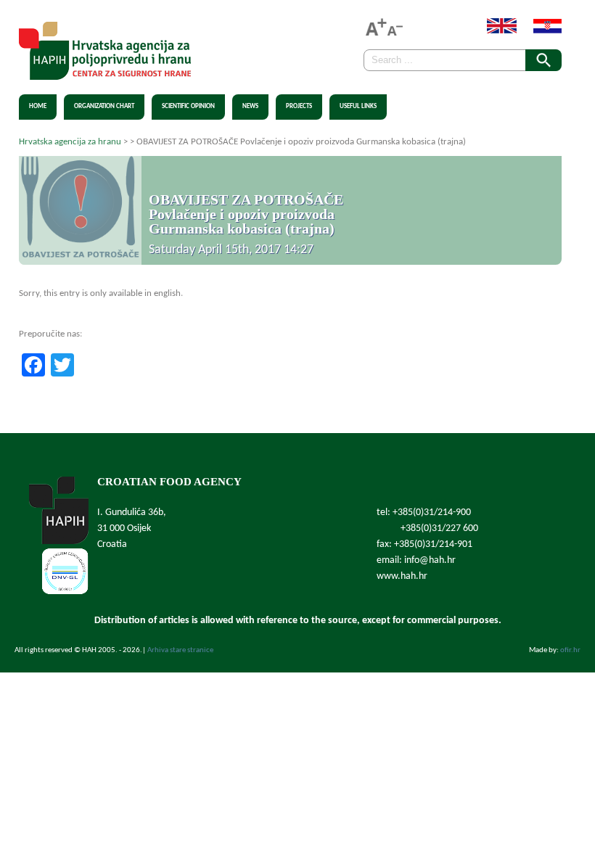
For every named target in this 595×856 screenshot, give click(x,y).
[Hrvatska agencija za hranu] (105, 71)
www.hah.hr (402, 576)
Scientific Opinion (188, 106)
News (250, 106)
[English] (494, 31)
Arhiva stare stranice (180, 650)
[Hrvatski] (540, 31)
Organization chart (104, 106)
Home (37, 106)
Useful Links (358, 106)
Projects (299, 106)
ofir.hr (570, 650)
